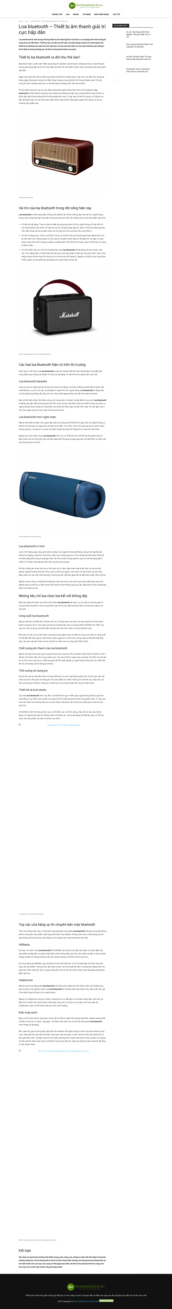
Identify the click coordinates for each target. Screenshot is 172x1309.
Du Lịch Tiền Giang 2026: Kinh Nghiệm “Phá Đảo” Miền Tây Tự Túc (138, 34)
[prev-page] (114, 81)
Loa (26, 21)
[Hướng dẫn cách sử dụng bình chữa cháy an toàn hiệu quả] (118, 72)
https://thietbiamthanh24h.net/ (86, 1301)
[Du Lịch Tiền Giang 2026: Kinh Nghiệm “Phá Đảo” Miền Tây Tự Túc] (118, 35)
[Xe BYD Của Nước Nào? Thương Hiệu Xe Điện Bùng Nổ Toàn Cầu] (118, 60)
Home (21, 21)
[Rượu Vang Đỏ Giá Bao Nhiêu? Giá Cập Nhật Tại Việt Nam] (118, 47)
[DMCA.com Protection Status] (106, 1301)
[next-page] (118, 81)
